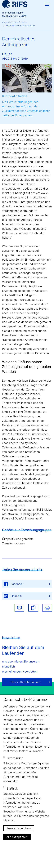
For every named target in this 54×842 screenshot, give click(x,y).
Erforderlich (15, 758)
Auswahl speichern (18, 828)
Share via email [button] (19, 608)
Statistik (12, 788)
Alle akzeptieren (17, 837)
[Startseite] (14, 4)
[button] (33, 608)
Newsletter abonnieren (25, 682)
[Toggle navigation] (47, 4)
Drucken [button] (47, 608)
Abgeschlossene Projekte (14, 22)
